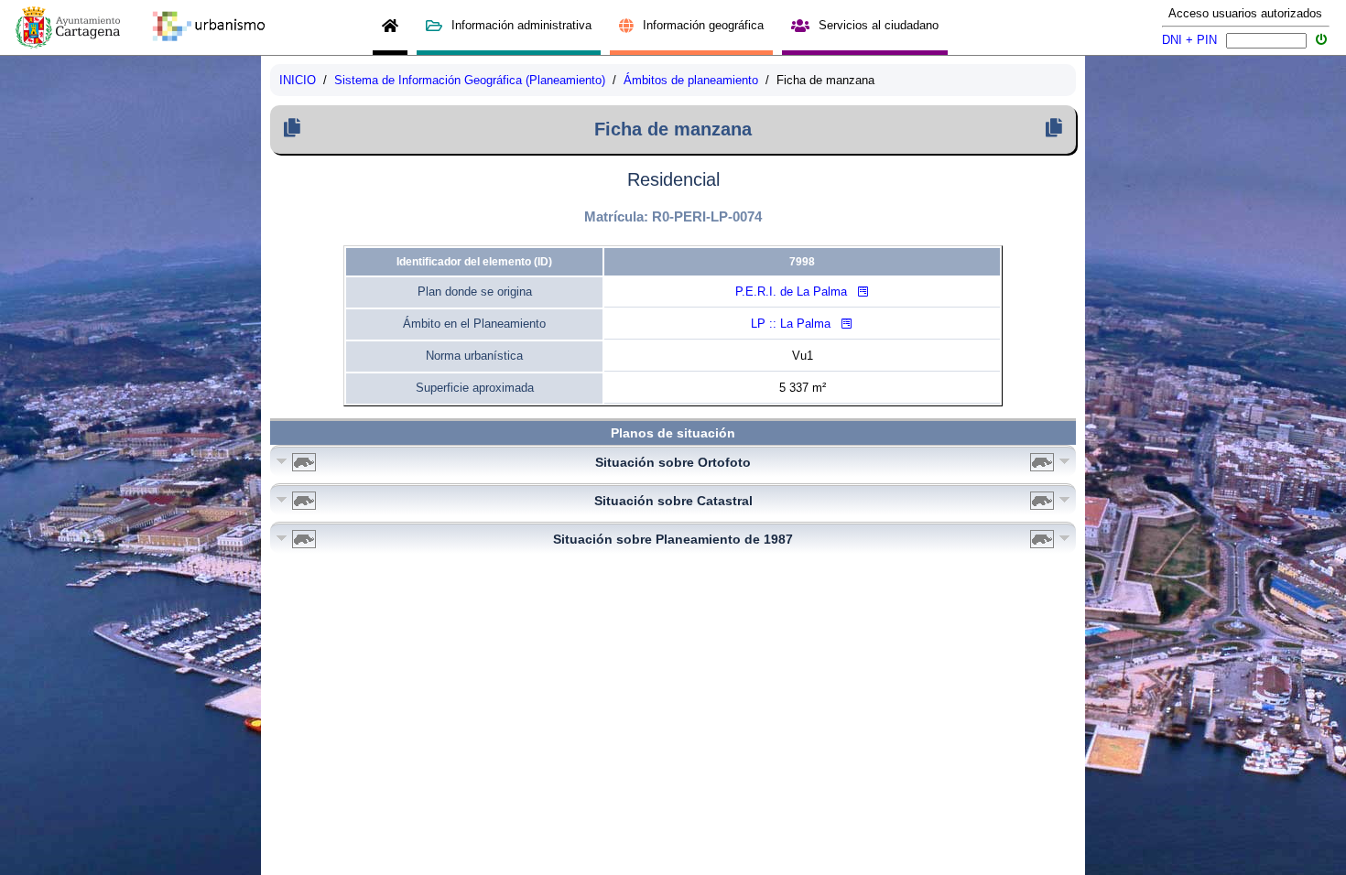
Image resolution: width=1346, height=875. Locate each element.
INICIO (297, 80)
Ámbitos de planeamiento (691, 80)
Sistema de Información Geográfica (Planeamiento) (469, 80)
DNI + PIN (1189, 40)
